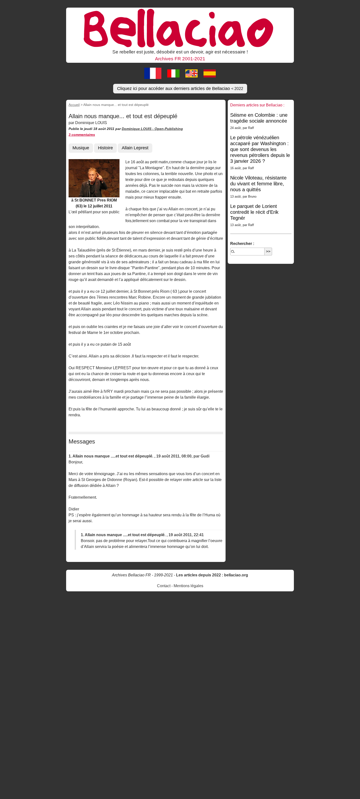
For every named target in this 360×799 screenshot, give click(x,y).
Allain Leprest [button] (135, 147)
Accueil (74, 105)
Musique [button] (80, 147)
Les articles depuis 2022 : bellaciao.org (212, 575)
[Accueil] (180, 27)
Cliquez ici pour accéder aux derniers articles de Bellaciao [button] (180, 88)
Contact (163, 586)
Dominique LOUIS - (138, 129)
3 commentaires (82, 135)
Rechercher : (242, 243)
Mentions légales (188, 586)
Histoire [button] (105, 147)
